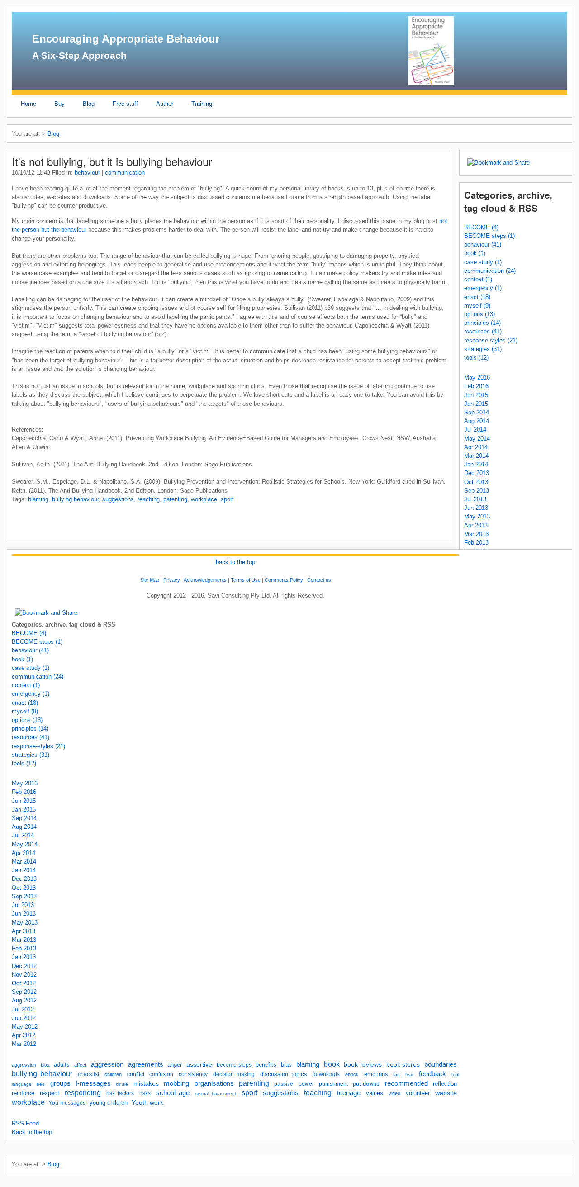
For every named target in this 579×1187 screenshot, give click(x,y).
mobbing (176, 1083)
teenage (349, 1093)
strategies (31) (483, 349)
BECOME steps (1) (489, 236)
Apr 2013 (476, 525)
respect (49, 1093)
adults (62, 1064)
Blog (89, 103)
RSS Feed (25, 1123)
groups (60, 1083)
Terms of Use (246, 580)
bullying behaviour (75, 499)
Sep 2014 (476, 412)
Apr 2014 (476, 447)
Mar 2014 (476, 455)
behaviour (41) (482, 244)
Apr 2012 (23, 1035)
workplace (204, 499)
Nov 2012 (24, 974)
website (446, 1093)
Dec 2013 (476, 473)
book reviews (363, 1064)
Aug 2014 (476, 421)
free (41, 1084)
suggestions (118, 499)
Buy (59, 103)
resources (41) (483, 331)
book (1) (474, 253)
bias (45, 1065)
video (394, 1093)
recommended (406, 1083)
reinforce (23, 1093)
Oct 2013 (476, 482)
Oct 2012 (24, 983)
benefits (266, 1064)
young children (109, 1102)
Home (28, 103)
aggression (24, 1065)
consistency (193, 1074)
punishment (333, 1084)
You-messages (67, 1103)
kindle (122, 1084)
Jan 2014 (476, 464)
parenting (175, 499)
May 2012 (25, 1026)
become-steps (234, 1065)
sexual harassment (215, 1093)
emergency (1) (483, 288)
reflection (445, 1083)
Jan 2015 (476, 403)
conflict (135, 1074)
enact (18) (477, 297)
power (306, 1084)
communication (125, 172)
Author (164, 103)
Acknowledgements (205, 580)
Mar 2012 (24, 1043)
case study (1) (483, 262)
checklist (88, 1074)
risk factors (120, 1093)
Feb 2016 (476, 386)
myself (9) (477, 305)
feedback (432, 1074)
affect (80, 1065)
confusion (161, 1074)
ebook (352, 1074)
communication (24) (490, 270)
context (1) (478, 279)
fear (409, 1074)
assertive (199, 1064)
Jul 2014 (475, 429)
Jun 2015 (476, 395)
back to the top (235, 562)
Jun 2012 (24, 1018)
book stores (403, 1064)
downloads (326, 1074)
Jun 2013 (476, 507)
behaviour (87, 172)
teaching (149, 499)
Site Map (149, 580)
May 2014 (477, 438)
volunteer (418, 1093)
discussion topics (283, 1074)
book (332, 1064)
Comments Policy (284, 580)
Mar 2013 (476, 534)
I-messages (93, 1083)
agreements (145, 1064)
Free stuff (125, 103)
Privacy (171, 580)
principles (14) (482, 322)
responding (83, 1093)
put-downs (366, 1083)
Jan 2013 (24, 957)
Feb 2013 (476, 542)
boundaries (440, 1064)
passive (283, 1084)
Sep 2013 (476, 490)
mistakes (146, 1083)
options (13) (479, 314)
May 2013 (477, 516)
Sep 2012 (24, 991)
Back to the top (32, 1132)
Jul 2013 (475, 499)
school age (173, 1093)
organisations (214, 1083)
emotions (376, 1074)
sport (227, 499)
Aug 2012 (24, 1000)
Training (201, 103)
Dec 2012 (24, 966)
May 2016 (477, 377)
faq (396, 1074)
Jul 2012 (23, 1009)
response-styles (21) (490, 340)
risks (145, 1093)
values (374, 1093)
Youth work (147, 1102)
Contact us (319, 580)
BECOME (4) (481, 227)
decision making (234, 1074)
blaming (38, 499)
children (113, 1074)
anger (174, 1064)
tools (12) (476, 357)
